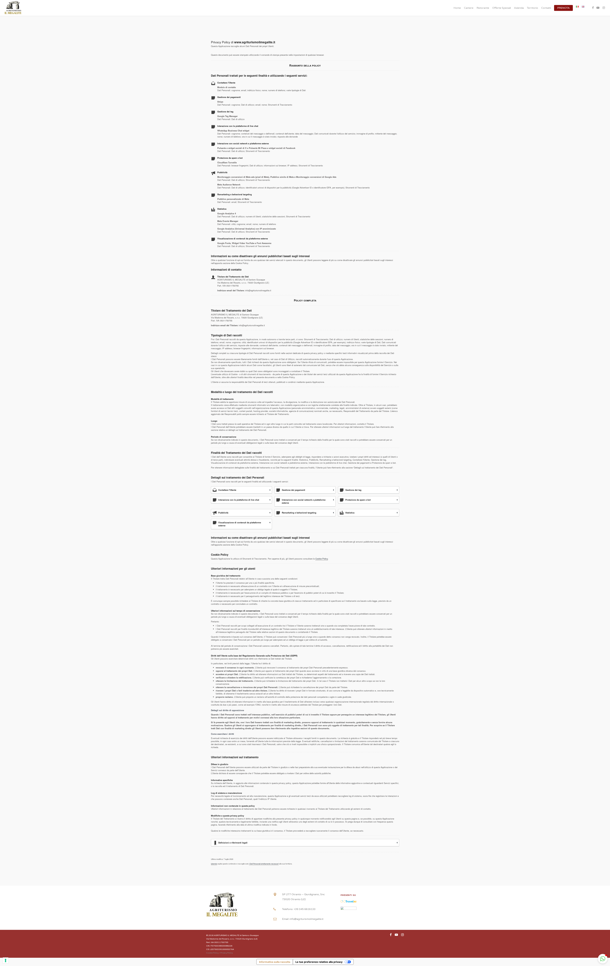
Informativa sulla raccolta (274, 961)
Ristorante (483, 8)
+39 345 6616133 (304, 909)
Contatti (546, 8)
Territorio (532, 8)
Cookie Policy (321, 558)
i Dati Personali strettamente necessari (264, 863)
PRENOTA (563, 8)
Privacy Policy (226, 953)
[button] (602, 958)
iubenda (214, 863)
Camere (468, 8)
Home (457, 8)
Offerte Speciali (501, 8)
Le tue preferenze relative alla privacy (318, 961)
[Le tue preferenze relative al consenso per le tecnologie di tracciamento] (6, 960)
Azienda (519, 8)
